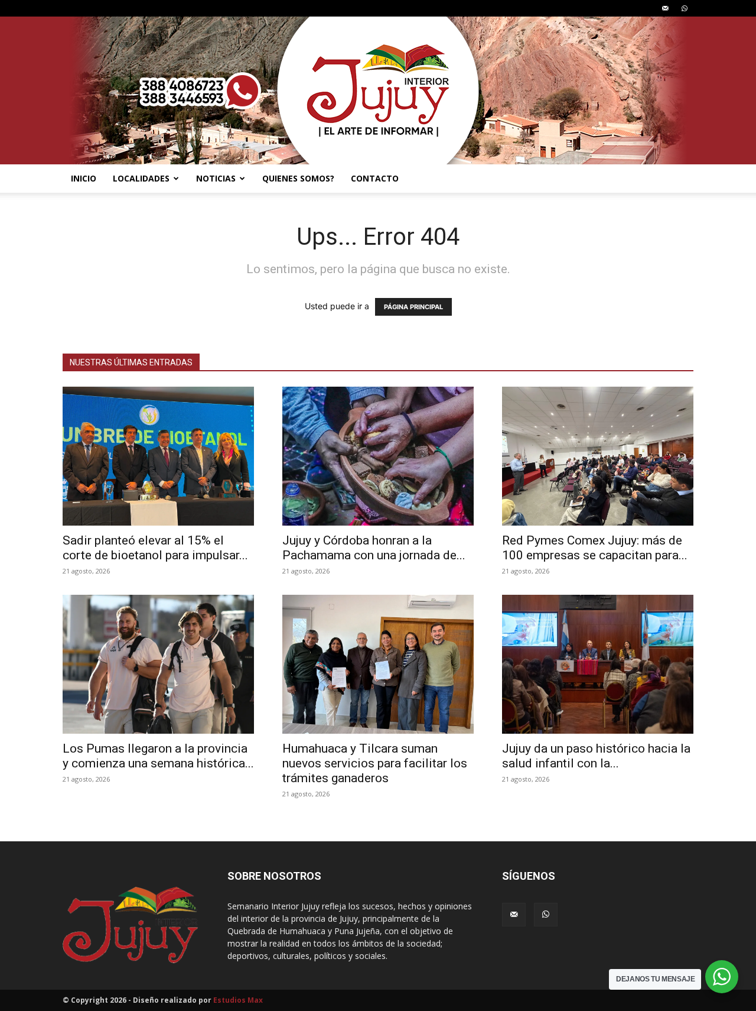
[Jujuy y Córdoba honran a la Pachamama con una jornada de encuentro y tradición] (378, 456)
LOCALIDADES (141, 178)
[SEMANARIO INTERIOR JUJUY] (378, 90)
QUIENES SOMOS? (298, 178)
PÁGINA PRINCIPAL (413, 307)
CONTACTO (375, 178)
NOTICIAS (216, 178)
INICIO (83, 178)
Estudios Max (238, 1000)
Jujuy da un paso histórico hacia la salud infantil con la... (596, 755)
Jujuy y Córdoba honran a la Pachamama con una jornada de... (373, 547)
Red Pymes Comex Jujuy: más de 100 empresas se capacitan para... (594, 547)
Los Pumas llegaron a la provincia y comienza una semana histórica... (158, 755)
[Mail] (665, 8)
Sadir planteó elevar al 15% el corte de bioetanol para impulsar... (155, 547)
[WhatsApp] (684, 8)
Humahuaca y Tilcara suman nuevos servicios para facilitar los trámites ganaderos (374, 763)
